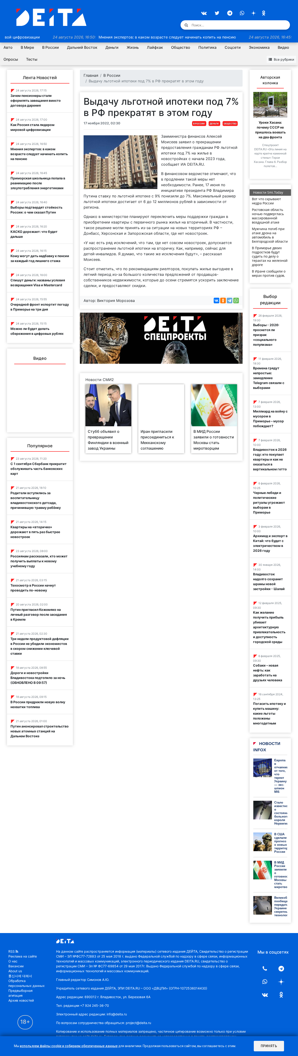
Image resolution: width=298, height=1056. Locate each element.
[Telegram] (229, 300)
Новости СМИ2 (99, 379)
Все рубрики (284, 59)
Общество (180, 47)
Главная (91, 75)
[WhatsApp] (236, 300)
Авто (8, 47)
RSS (11, 951)
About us (15, 971)
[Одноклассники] (223, 300)
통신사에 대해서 (20, 976)
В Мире (27, 47)
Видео (283, 47)
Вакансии (16, 966)
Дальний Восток (82, 47)
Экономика (259, 47)
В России (50, 47)
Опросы (10, 59)
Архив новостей (21, 1000)
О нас (12, 961)
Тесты (31, 59)
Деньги (112, 47)
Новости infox (266, 746)
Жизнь (133, 47)
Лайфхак (155, 47)
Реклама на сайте (22, 956)
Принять (269, 1046)
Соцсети (233, 47)
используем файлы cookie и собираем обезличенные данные (69, 1046)
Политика (207, 47)
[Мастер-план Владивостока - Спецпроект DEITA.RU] (161, 338)
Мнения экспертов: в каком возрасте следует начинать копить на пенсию (123, 37)
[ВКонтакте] (216, 300)
